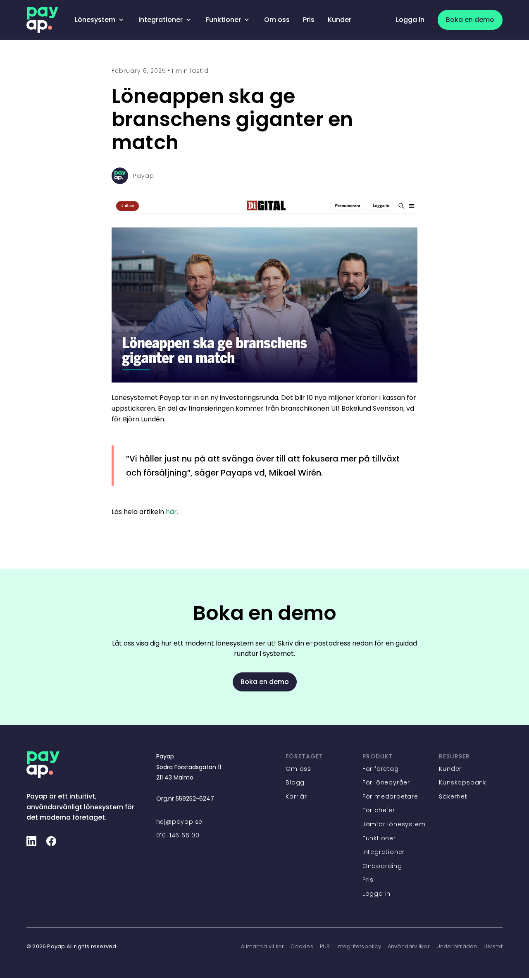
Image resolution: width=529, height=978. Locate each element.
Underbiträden (456, 946)
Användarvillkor (409, 946)
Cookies (302, 946)
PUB (325, 946)
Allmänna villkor (262, 946)
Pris (309, 19)
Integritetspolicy (358, 946)
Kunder (339, 19)
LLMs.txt (493, 946)
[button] (100, 20)
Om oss (277, 19)
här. (172, 511)
